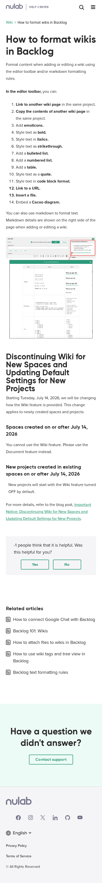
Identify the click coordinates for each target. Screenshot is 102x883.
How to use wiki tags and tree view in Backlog (49, 657)
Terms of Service (18, 856)
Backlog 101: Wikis (30, 631)
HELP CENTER (39, 7)
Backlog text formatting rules (40, 672)
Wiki (9, 22)
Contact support (50, 759)
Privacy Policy (16, 846)
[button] (35, 565)
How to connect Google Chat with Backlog (54, 619)
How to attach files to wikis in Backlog (49, 642)
